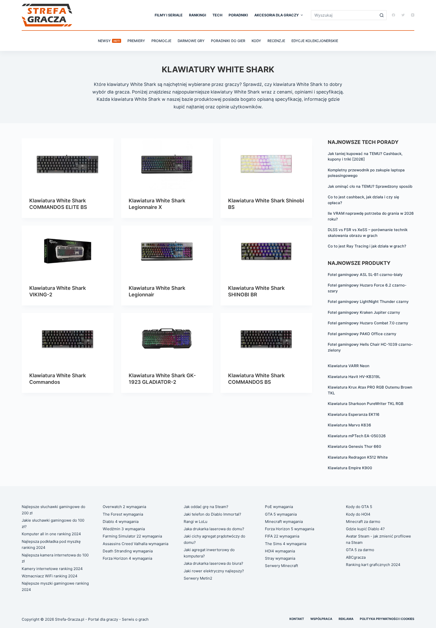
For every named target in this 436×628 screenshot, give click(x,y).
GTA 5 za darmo (360, 549)
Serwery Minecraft (281, 565)
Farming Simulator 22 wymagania (132, 536)
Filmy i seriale (169, 15)
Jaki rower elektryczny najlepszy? (214, 571)
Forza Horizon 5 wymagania (289, 528)
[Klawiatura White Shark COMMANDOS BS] (266, 339)
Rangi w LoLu (195, 521)
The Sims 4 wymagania (285, 543)
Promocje (161, 41)
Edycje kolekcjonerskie (314, 41)
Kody (256, 41)
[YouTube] (412, 15)
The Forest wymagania (123, 514)
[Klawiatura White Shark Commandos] (68, 339)
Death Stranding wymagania (128, 551)
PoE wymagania (279, 506)
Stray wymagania (280, 558)
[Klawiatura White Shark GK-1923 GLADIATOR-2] (167, 339)
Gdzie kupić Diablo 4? (365, 528)
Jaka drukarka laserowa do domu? (214, 528)
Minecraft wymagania (284, 521)
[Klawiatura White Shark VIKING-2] (68, 251)
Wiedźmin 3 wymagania (124, 528)
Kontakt (296, 619)
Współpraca (321, 619)
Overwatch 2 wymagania (124, 506)
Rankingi (197, 15)
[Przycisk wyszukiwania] (382, 15)
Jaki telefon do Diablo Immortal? (212, 514)
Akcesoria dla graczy (276, 15)
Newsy (109, 41)
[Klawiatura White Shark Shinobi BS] (266, 164)
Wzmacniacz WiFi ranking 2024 (49, 576)
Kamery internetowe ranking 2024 (52, 568)
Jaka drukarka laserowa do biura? (213, 563)
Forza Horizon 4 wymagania (127, 558)
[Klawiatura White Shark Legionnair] (167, 251)
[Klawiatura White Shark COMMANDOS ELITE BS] (68, 164)
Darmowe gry (191, 41)
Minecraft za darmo (363, 521)
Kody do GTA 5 (359, 506)
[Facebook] (393, 15)
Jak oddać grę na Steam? (206, 506)
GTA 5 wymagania (281, 514)
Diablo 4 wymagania (121, 521)
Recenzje (276, 41)
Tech (217, 15)
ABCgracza (356, 557)
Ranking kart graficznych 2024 (373, 564)
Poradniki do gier (228, 41)
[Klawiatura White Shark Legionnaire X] (167, 164)
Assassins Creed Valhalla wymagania (135, 543)
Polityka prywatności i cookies (387, 619)
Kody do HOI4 (358, 514)
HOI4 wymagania (280, 551)
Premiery (136, 41)
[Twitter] (403, 15)
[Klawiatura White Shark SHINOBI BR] (266, 251)
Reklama (346, 619)
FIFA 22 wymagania (282, 536)
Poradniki (238, 15)
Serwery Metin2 (198, 578)
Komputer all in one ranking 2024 (51, 533)
